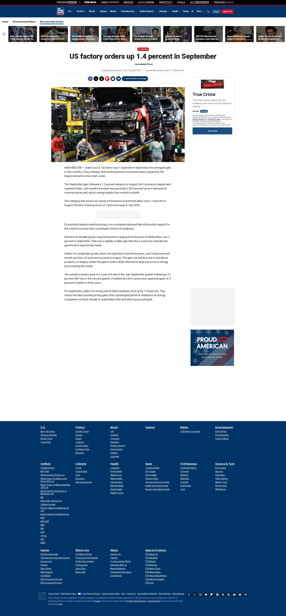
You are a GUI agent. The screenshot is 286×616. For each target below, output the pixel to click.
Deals (148, 463)
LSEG (60, 604)
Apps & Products (155, 550)
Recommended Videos (24, 22)
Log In (216, 11)
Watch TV (227, 11)
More (199, 11)
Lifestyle (163, 11)
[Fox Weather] (165, 2)
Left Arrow (4, 34)
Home (5, 22)
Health (175, 11)
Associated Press (144, 64)
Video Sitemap (178, 594)
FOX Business (188, 463)
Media (113, 11)
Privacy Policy (199, 119)
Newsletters (234, 594)
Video (186, 11)
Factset (97, 601)
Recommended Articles (52, 22)
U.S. (70, 11)
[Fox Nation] (128, 2)
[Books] (224, 2)
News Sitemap (165, 594)
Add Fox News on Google (136, 79)
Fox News (60, 11)
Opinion (103, 11)
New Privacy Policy (68, 594)
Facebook (90, 78)
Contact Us (131, 594)
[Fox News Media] (90, 2)
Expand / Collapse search (208, 11)
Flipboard (107, 78)
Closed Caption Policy (111, 594)
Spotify (240, 594)
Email (118, 78)
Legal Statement (154, 601)
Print (113, 78)
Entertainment (128, 11)
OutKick (45, 463)
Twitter (96, 78)
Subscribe (212, 131)
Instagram (200, 594)
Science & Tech (224, 463)
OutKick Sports (146, 11)
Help (123, 594)
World (92, 11)
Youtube (206, 594)
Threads (101, 78)
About (114, 550)
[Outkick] (181, 2)
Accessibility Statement (147, 594)
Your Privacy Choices (91, 594)
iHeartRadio (245, 594)
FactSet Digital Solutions (136, 601)
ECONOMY (143, 49)
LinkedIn (217, 594)
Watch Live (82, 550)
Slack (223, 594)
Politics (81, 11)
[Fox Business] (110, 2)
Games (45, 550)
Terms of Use (214, 119)
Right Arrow (280, 34)
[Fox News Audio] (146, 2)
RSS (228, 594)
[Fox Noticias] (199, 2)
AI (192, 11)
